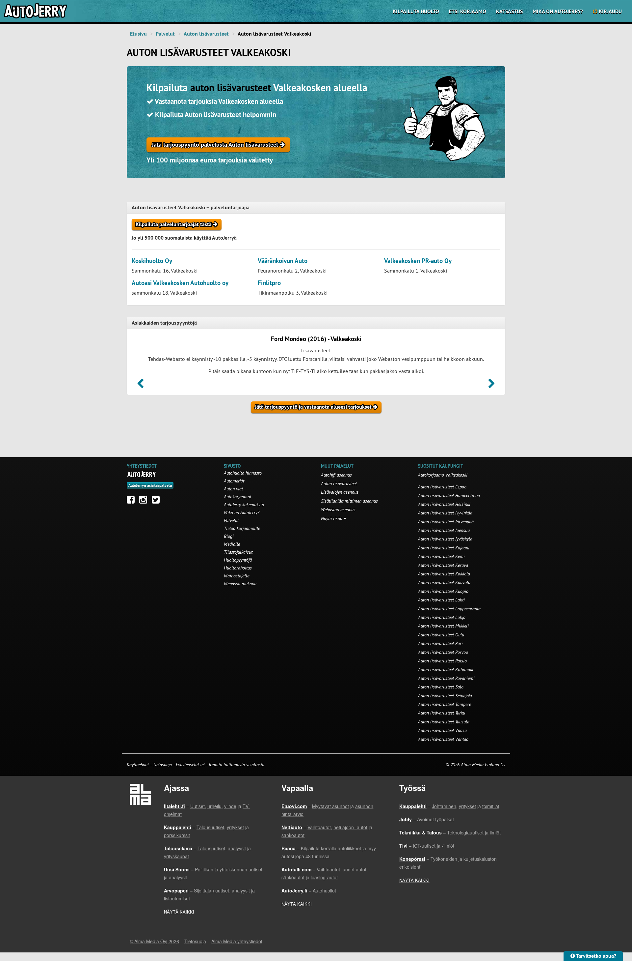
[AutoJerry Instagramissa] (144, 501)
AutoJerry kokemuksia (244, 505)
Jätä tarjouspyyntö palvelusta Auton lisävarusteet (216, 144)
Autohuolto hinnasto (243, 473)
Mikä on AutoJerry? (558, 11)
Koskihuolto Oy (152, 261)
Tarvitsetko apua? (595, 955)
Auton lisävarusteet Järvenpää (446, 522)
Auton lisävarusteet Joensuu (444, 530)
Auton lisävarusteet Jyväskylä (445, 539)
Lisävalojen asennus (339, 492)
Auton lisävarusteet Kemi (441, 556)
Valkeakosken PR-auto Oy (418, 261)
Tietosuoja (162, 765)
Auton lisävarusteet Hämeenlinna (449, 495)
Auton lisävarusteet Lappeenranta (449, 609)
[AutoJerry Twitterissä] (157, 501)
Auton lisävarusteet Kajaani (443, 548)
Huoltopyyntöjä (238, 560)
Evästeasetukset (190, 765)
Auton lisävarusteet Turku (441, 713)
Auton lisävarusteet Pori (440, 643)
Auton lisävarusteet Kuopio (443, 591)
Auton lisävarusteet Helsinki (444, 504)
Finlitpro (269, 283)
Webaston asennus (338, 509)
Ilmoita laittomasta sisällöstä (236, 765)
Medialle (232, 544)
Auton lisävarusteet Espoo (442, 487)
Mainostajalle (236, 576)
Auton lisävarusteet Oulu (441, 635)
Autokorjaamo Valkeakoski (442, 475)
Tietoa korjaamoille (242, 528)
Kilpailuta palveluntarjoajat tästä (174, 224)
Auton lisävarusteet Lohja (441, 617)
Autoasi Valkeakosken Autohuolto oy (180, 283)
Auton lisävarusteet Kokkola (444, 574)
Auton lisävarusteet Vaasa (442, 730)
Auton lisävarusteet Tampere (444, 704)
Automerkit (234, 481)
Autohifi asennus (336, 475)
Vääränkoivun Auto (282, 261)
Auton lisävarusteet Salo (440, 687)
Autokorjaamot (237, 497)
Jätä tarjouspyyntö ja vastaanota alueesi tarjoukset (314, 406)
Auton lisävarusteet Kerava (443, 565)
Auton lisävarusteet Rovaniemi (446, 678)
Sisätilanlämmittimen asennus (349, 501)
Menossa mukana (240, 584)
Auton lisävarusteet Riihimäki (445, 669)
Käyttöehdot (138, 765)
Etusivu (138, 33)
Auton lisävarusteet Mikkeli (443, 626)
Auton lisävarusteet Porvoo (443, 652)
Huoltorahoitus (238, 568)
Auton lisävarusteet (206, 33)
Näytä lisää (332, 518)
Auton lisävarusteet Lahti (441, 600)
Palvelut (165, 33)
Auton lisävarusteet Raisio (442, 661)
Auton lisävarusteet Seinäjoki (445, 696)
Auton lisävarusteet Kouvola (444, 582)
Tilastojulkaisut (238, 552)
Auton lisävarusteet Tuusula (443, 722)
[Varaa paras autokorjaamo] (142, 474)
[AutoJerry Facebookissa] (132, 501)
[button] (140, 385)
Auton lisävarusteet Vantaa (443, 739)
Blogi (229, 536)
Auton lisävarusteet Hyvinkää (445, 513)
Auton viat (233, 489)
